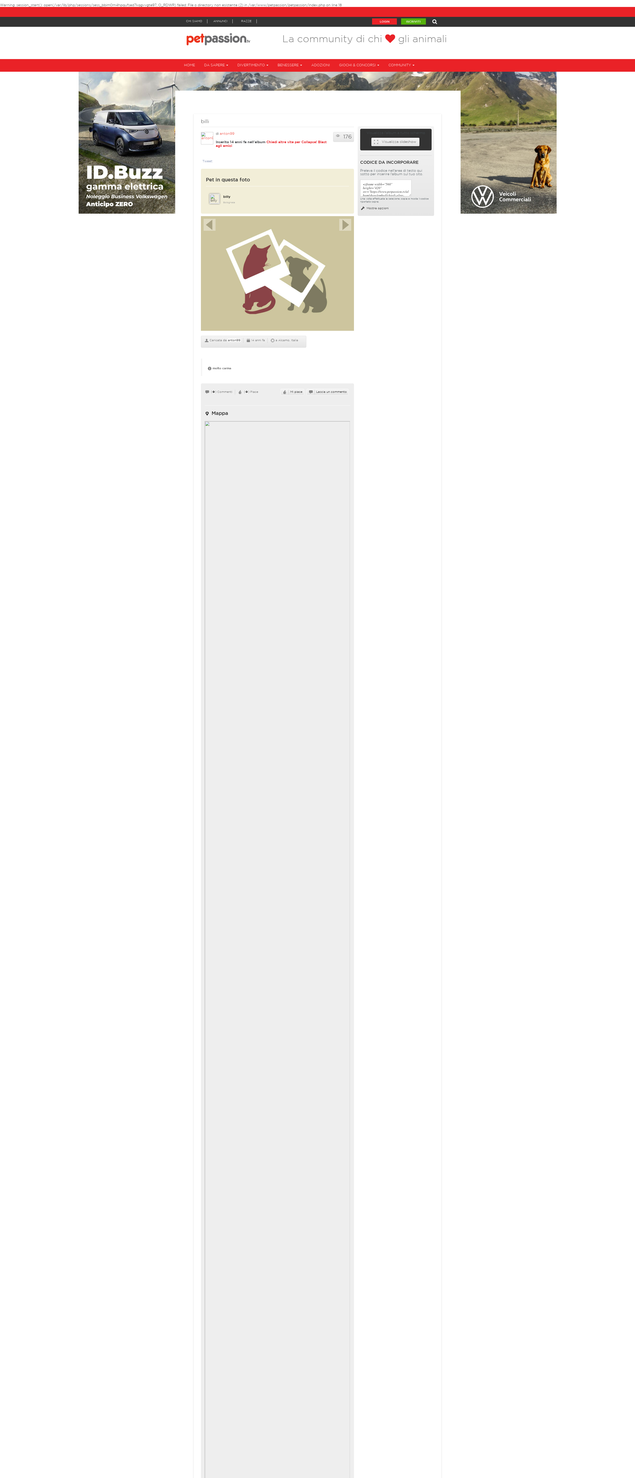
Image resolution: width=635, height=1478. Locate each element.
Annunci (220, 21)
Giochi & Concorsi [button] (358, 65)
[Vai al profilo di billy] (215, 199)
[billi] (277, 275)
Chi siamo (194, 21)
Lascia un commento (331, 392)
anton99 (227, 133)
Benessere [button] (289, 65)
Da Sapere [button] (215, 65)
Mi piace (296, 392)
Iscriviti (413, 21)
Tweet (207, 161)
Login (384, 21)
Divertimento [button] (251, 65)
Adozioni (320, 65)
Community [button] (400, 65)
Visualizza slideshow (399, 141)
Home (189, 65)
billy (226, 197)
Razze (246, 21)
